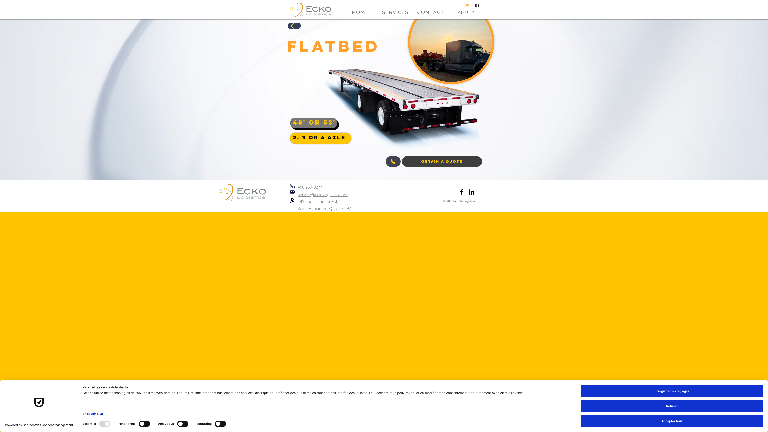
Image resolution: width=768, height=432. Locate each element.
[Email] (292, 191)
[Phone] (292, 185)
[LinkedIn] (471, 192)
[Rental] (292, 201)
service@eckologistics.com (323, 194)
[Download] (294, 26)
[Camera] (393, 161)
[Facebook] (462, 192)
